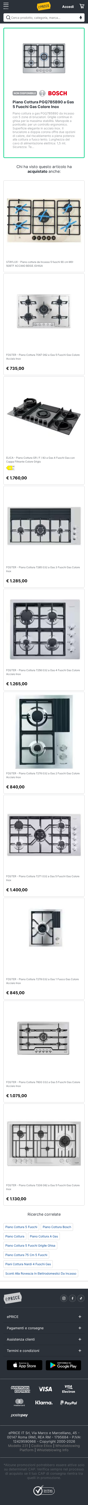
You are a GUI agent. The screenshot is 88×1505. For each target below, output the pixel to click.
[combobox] (44, 17)
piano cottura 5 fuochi (21, 1227)
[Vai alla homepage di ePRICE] (12, 1298)
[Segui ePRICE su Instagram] (63, 1298)
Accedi (68, 6)
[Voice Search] (80, 18)
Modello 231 (18, 1446)
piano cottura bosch (57, 1227)
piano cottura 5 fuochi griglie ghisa (30, 1245)
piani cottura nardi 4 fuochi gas (28, 1264)
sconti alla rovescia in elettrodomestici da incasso (40, 1273)
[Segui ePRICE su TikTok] (81, 1298)
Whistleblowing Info (53, 1450)
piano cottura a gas (44, 1236)
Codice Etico (41, 1446)
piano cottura (14, 1236)
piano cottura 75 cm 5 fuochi (26, 1255)
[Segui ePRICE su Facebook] (72, 1298)
